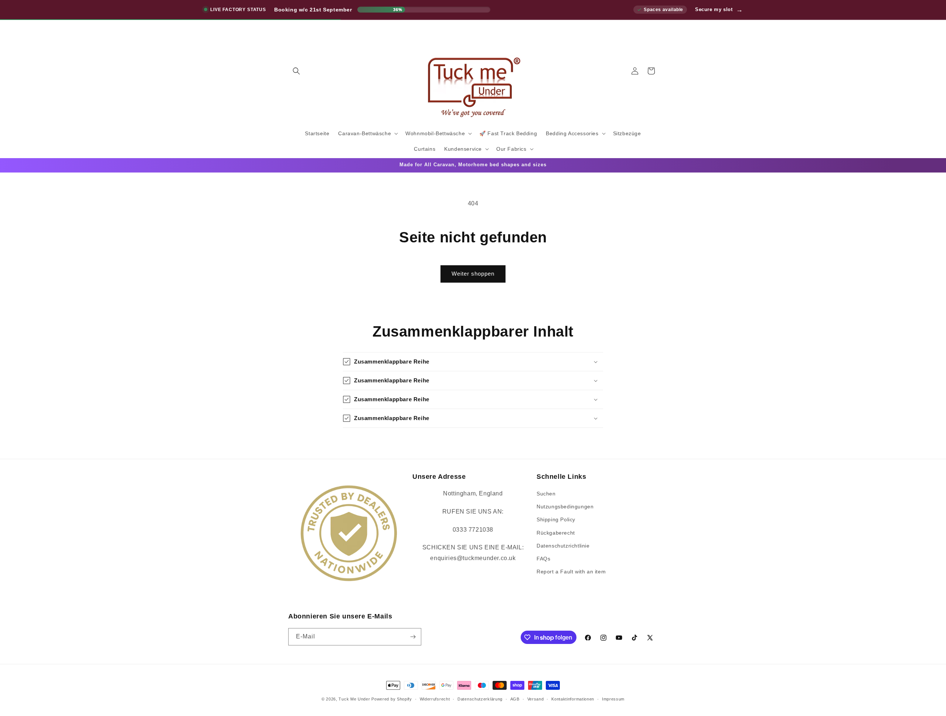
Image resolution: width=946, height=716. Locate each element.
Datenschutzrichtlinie (563, 546)
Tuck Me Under (354, 699)
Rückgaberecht (556, 533)
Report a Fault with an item (571, 571)
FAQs (543, 559)
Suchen (546, 494)
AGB (515, 699)
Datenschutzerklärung (480, 699)
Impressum (613, 699)
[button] (296, 71)
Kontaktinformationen (572, 699)
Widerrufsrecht (435, 699)
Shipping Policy (556, 519)
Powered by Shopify (391, 699)
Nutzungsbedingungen (565, 506)
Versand (535, 699)
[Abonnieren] (413, 636)
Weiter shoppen (473, 273)
